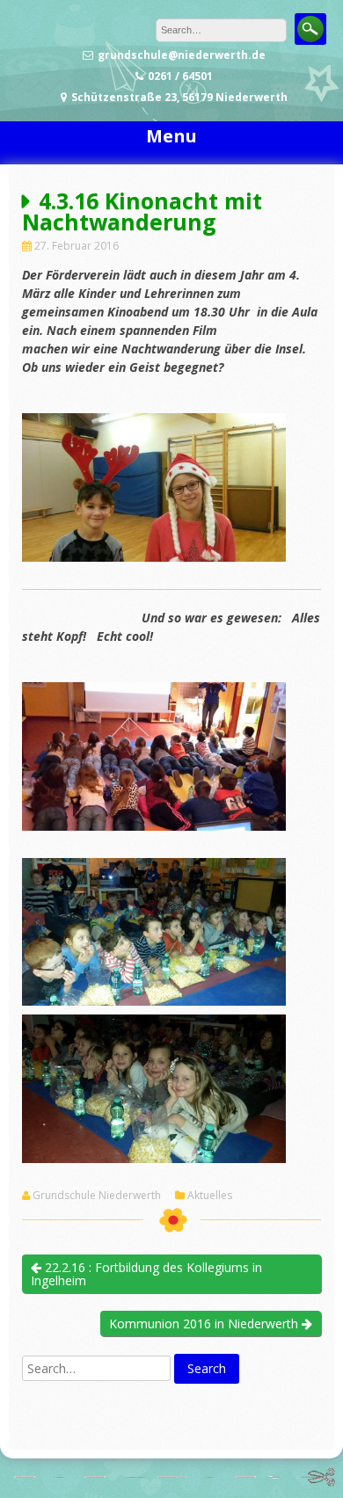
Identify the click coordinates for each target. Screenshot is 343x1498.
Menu (171, 136)
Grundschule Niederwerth (97, 1195)
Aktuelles (209, 1195)
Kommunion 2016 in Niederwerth (205, 1323)
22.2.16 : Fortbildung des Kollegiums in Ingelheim (146, 1274)
